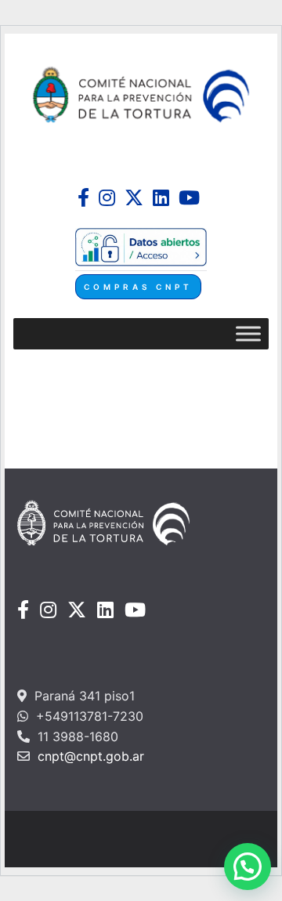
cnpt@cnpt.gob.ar (89, 756)
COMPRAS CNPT (138, 286)
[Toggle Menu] (248, 334)
